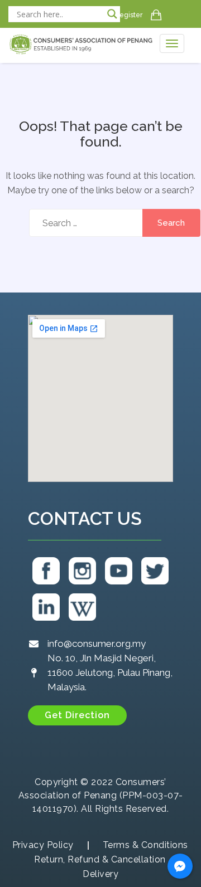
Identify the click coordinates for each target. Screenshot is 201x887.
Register (128, 15)
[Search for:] (100, 223)
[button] (77, 715)
